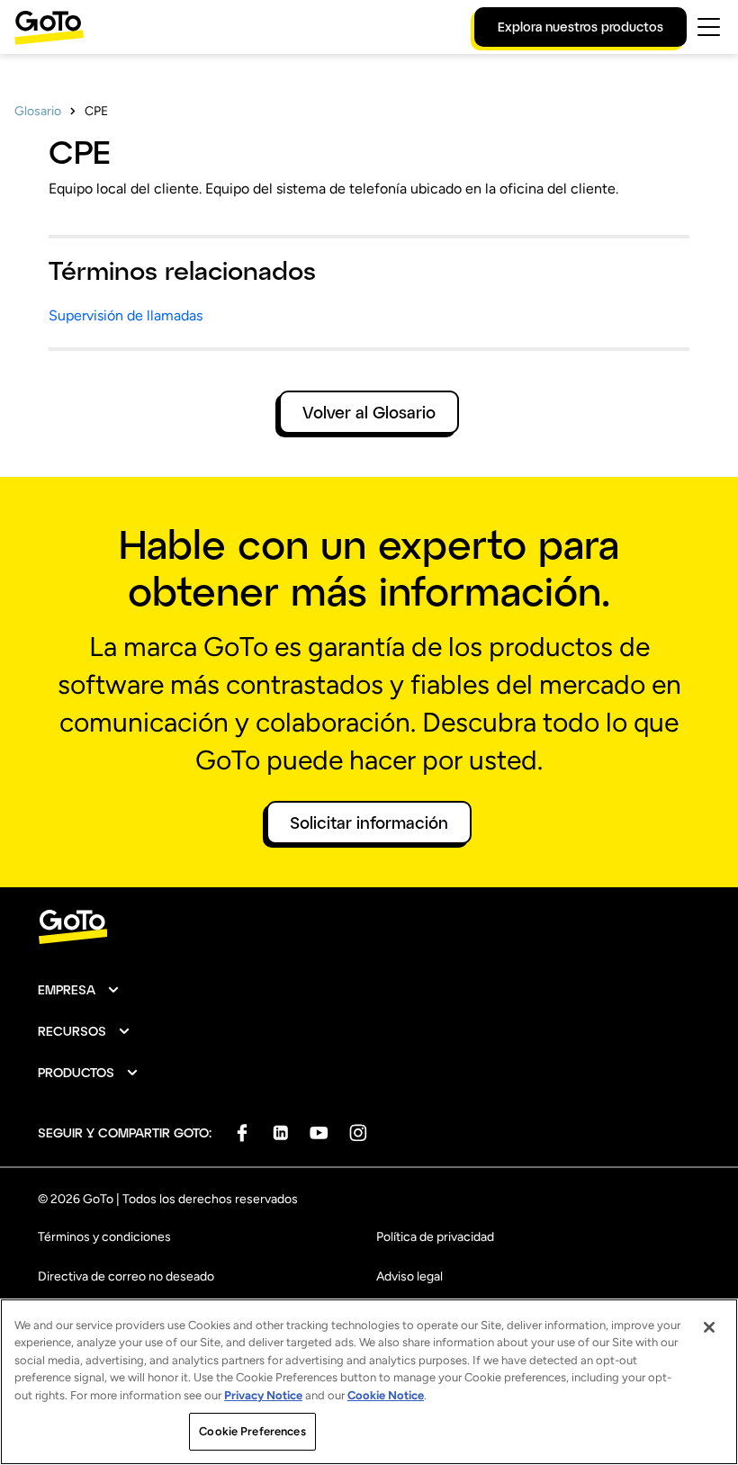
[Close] (709, 1327)
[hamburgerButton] (709, 27)
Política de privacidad (435, 1237)
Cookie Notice (385, 1395)
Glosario (37, 111)
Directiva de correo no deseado (126, 1276)
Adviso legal (409, 1276)
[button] (79, 990)
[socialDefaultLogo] (242, 1132)
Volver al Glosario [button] (369, 412)
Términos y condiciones (104, 1237)
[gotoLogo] (49, 27)
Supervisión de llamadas (125, 315)
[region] (369, 1382)
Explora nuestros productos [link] (580, 26)
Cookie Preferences (252, 1431)
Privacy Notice (263, 1395)
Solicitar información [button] (369, 822)
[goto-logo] (369, 927)
